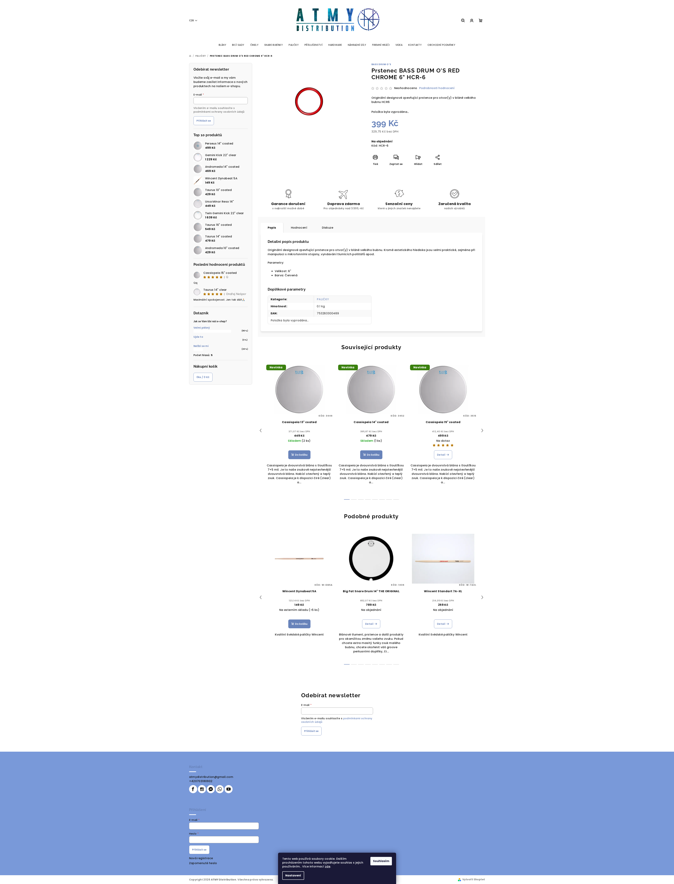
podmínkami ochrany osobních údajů (219, 112)
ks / (203, 377)
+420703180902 (201, 781)
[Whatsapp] (220, 789)
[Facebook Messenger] (211, 789)
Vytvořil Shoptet (473, 879)
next (482, 430)
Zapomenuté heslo (203, 863)
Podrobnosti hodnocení (436, 88)
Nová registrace (201, 858)
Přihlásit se (203, 120)
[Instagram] (202, 789)
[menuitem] (222, 45)
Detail (441, 455)
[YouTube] (228, 789)
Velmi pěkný (201, 327)
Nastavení (293, 875)
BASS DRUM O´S (381, 64)
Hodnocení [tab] (299, 228)
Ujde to (198, 337)
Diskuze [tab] (327, 228)
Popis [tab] (272, 228)
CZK (191, 20)
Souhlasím (381, 861)
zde (327, 866)
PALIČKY (323, 299)
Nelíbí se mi (201, 346)
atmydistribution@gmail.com (211, 777)
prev (260, 430)
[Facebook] (193, 789)
